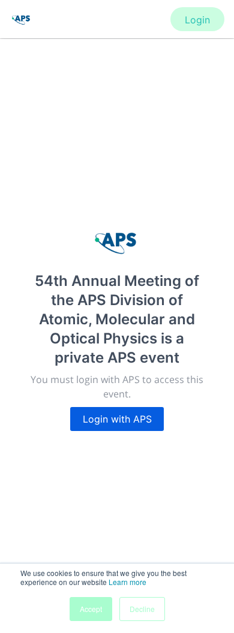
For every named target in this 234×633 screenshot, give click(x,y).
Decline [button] (142, 609)
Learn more (127, 582)
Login (197, 20)
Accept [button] (91, 609)
